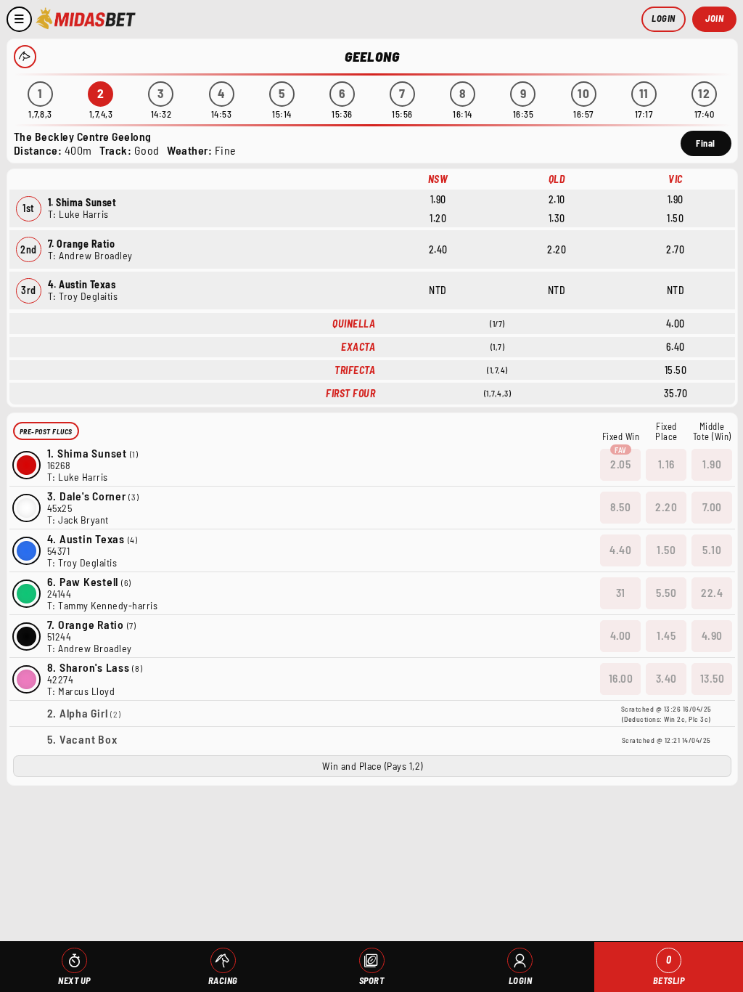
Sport (372, 980)
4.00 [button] (620, 635)
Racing (223, 980)
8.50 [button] (620, 506)
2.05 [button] (620, 464)
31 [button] (620, 592)
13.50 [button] (712, 678)
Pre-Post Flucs (46, 431)
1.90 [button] (711, 464)
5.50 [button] (666, 592)
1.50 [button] (666, 549)
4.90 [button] (712, 635)
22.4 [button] (712, 592)
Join (714, 18)
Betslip (669, 970)
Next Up (74, 980)
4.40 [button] (620, 549)
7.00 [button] (712, 506)
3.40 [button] (666, 678)
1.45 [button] (666, 635)
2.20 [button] (666, 506)
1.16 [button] (666, 464)
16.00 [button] (621, 678)
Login (664, 18)
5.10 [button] (711, 549)
